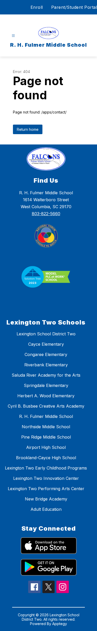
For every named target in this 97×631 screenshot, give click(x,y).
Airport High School (46, 447)
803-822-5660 (46, 213)
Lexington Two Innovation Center (46, 478)
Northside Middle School (46, 426)
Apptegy (59, 623)
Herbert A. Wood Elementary (45, 395)
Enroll (37, 7)
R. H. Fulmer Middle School (46, 416)
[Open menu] (13, 36)
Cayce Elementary (46, 344)
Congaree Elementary (46, 354)
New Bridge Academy (46, 498)
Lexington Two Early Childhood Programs (46, 468)
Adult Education (46, 509)
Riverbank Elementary (46, 364)
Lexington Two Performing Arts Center (46, 488)
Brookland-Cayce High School (46, 457)
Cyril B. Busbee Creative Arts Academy (46, 406)
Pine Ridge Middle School (46, 437)
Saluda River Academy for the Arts (46, 375)
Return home (28, 129)
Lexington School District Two (46, 333)
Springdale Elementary (46, 385)
